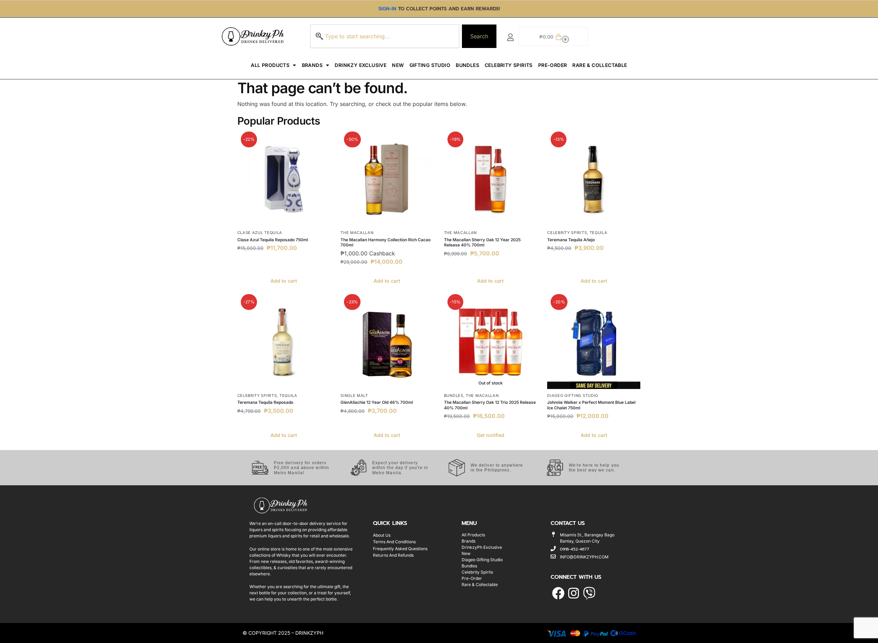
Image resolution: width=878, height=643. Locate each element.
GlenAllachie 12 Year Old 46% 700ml (377, 402)
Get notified (490, 435)
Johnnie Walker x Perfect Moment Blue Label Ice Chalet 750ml (591, 405)
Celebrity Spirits (509, 65)
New (398, 65)
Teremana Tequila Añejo (571, 239)
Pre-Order (552, 65)
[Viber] (589, 593)
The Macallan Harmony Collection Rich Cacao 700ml (386, 242)
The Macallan (357, 232)
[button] (553, 36)
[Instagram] (573, 593)
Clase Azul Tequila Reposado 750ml (272, 239)
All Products (270, 65)
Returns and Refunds (393, 555)
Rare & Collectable (599, 65)
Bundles (467, 65)
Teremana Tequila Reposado (265, 402)
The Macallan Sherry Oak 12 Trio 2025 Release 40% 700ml (490, 405)
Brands (312, 65)
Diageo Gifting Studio (572, 395)
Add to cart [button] (283, 281)
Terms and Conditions (394, 541)
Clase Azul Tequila (260, 232)
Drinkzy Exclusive (360, 65)
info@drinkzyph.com (584, 556)
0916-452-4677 (574, 549)
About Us (382, 535)
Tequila (599, 232)
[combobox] (384, 36)
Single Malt (354, 395)
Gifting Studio (430, 65)
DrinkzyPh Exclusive (482, 547)
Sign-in (387, 8)
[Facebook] (558, 593)
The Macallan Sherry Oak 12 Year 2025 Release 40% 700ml (482, 242)
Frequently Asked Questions (400, 548)
